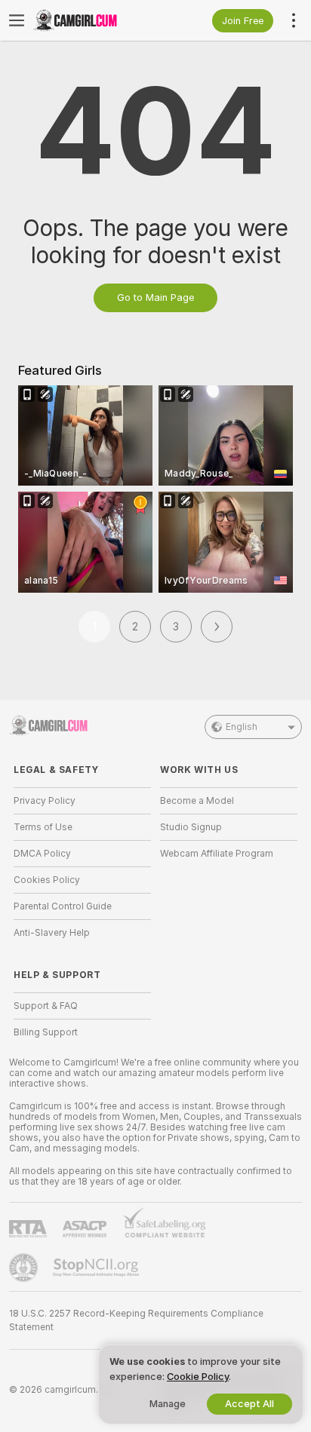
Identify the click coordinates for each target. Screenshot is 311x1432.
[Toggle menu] (16, 20)
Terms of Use (43, 827)
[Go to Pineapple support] (25, 1267)
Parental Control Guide (63, 906)
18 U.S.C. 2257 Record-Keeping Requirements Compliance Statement (136, 1320)
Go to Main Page (155, 297)
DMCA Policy (42, 853)
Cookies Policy (47, 880)
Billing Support (46, 1032)
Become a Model (197, 801)
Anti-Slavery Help (52, 933)
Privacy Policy (44, 801)
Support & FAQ (46, 1006)
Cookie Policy (198, 1376)
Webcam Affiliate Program (216, 853)
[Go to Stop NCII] (97, 1268)
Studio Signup (191, 827)
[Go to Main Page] (94, 20)
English (241, 727)
